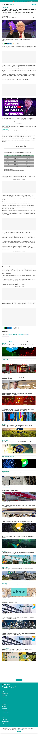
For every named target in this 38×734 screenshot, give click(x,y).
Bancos (10, 334)
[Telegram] (11, 687)
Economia (4, 704)
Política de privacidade (6, 725)
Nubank (27, 334)
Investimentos (21, 334)
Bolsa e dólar (4, 695)
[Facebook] (15, 687)
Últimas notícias (5, 693)
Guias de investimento (6, 712)
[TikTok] (9, 687)
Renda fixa (4, 706)
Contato (3, 723)
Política (3, 702)
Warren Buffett (6, 336)
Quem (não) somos (5, 721)
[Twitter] (13, 687)
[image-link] (19, 351)
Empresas (15, 334)
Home (3, 691)
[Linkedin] (7, 687)
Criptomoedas (4, 697)
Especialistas (4, 708)
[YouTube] (5, 687)
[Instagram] (2, 687)
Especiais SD (4, 710)
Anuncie (3, 717)
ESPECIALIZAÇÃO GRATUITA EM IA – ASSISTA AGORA (18, 1)
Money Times (4, 719)
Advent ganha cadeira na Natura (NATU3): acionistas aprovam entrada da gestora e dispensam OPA (19, 131)
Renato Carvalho (5, 16)
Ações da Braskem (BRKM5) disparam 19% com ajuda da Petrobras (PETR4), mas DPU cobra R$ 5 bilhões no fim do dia (19, 127)
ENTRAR (34, 4)
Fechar (19, 731)
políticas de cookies (21, 729)
